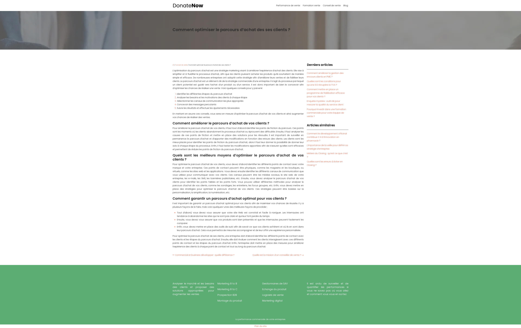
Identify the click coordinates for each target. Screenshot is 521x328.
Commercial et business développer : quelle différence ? (204, 255)
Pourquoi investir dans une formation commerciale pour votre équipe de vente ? (326, 113)
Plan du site (261, 326)
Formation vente (311, 5)
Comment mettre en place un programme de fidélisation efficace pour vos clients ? (326, 93)
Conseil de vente (332, 5)
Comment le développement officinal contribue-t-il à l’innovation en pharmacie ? (327, 137)
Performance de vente (288, 5)
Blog (345, 5)
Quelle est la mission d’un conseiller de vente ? (276, 255)
